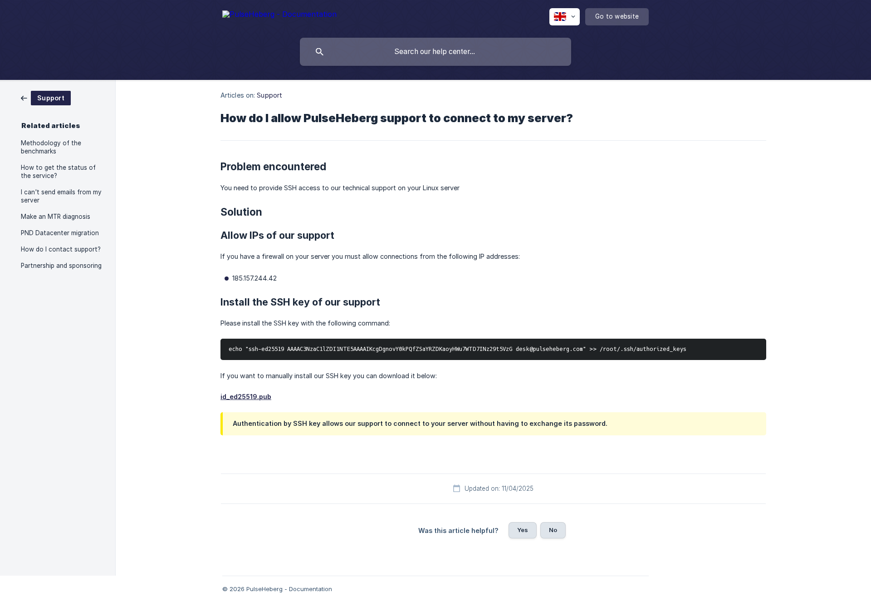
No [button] (553, 529)
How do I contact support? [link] (61, 249)
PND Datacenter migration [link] (60, 233)
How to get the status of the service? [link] (58, 171)
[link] (46, 97)
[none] (279, 15)
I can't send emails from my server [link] (61, 196)
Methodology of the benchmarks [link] (51, 147)
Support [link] (269, 95)
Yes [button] (522, 529)
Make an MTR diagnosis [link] (55, 216)
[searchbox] (435, 52)
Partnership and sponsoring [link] (61, 265)
